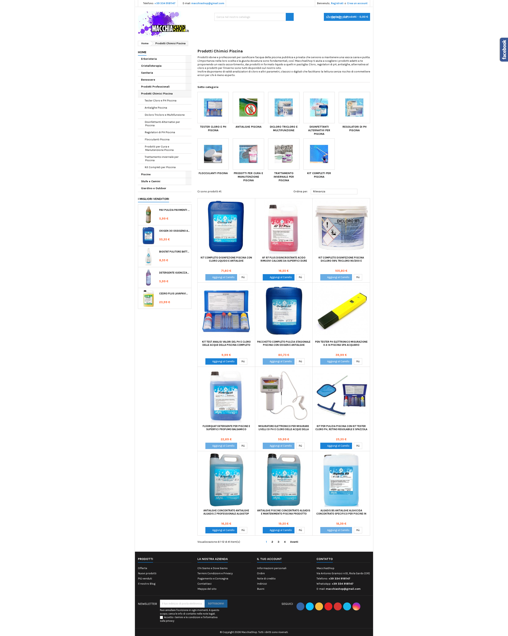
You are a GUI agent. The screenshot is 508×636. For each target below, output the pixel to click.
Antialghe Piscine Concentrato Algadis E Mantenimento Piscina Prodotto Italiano (283, 513)
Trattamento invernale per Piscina (162, 158)
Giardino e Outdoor (153, 188)
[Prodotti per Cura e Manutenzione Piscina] (248, 154)
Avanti (295, 542)
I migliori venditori (153, 199)
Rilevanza (334, 191)
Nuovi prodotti (147, 573)
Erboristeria (149, 59)
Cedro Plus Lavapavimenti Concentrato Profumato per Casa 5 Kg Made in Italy (174, 293)
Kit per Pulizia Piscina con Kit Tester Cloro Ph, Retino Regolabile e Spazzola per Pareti (341, 429)
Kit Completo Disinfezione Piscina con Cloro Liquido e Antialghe (226, 259)
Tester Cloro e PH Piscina (160, 100)
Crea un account (357, 3)
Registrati (337, 3)
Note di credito (266, 578)
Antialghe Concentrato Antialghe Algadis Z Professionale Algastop (226, 512)
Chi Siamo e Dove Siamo (212, 568)
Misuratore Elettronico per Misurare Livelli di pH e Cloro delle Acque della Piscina (283, 429)
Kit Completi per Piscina (160, 167)
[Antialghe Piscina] (248, 107)
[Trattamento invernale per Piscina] (283, 154)
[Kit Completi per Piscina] (319, 154)
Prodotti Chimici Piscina (157, 93)
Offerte (142, 568)
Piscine (146, 174)
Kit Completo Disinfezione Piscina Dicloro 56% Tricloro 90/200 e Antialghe (341, 260)
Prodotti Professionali (155, 86)
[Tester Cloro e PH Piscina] (213, 107)
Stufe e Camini (150, 181)
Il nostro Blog (146, 583)
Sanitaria (147, 72)
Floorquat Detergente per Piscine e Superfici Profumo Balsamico (226, 428)
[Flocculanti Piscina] (213, 154)
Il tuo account (269, 559)
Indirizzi (262, 583)
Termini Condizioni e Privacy (215, 573)
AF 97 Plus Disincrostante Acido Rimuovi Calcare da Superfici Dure (284, 259)
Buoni (260, 589)
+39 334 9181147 (164, 3)
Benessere (148, 79)
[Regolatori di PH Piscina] (354, 107)
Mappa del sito (206, 589)
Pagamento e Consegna (212, 578)
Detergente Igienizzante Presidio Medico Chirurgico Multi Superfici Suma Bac (174, 272)
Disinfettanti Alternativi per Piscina (162, 123)
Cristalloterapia (151, 65)
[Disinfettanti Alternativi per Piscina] (319, 107)
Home (142, 52)
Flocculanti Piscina (157, 139)
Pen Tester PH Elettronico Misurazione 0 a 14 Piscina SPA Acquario (341, 343)
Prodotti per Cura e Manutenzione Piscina (159, 148)
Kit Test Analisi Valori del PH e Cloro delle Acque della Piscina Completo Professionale (226, 345)
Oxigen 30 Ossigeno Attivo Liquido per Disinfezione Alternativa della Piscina (174, 230)
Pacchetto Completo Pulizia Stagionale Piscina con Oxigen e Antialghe (283, 343)
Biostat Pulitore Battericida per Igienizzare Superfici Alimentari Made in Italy (174, 251)
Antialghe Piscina (156, 107)
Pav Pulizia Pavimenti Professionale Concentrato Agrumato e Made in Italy (174, 209)
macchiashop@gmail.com (207, 3)
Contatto (325, 559)
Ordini (261, 573)
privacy (170, 620)
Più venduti (145, 578)
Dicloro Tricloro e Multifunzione (165, 115)
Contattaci (204, 583)
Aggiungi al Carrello (221, 277)
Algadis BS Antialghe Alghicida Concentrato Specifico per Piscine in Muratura (341, 513)
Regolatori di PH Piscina (160, 132)
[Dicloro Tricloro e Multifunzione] (283, 107)
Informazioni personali (271, 568)
